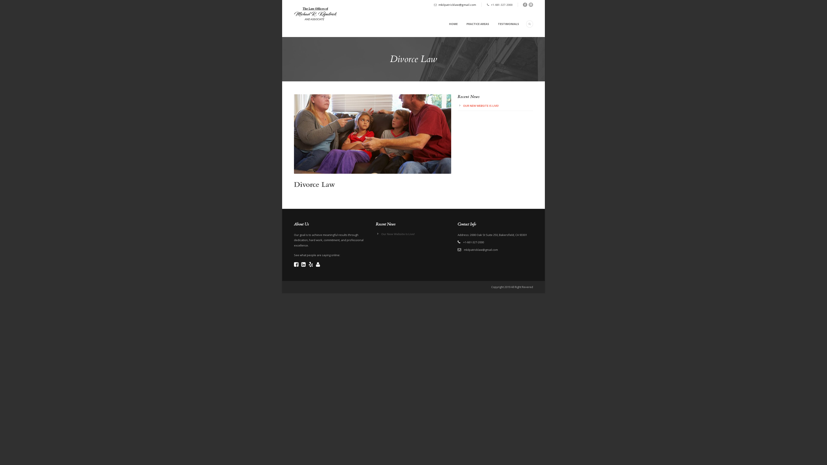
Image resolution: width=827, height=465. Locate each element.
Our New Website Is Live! (481, 106)
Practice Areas (477, 24)
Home (453, 24)
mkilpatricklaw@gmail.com (457, 5)
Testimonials (508, 24)
